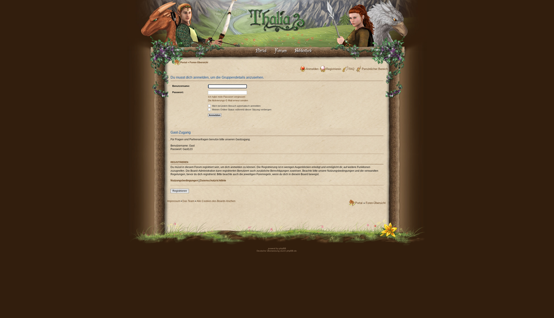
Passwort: (178, 92)
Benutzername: (181, 86)
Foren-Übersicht (199, 62)
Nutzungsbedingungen (184, 180)
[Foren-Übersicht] (277, 36)
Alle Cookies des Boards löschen (215, 201)
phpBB (282, 248)
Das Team (188, 201)
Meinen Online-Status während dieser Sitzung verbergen (241, 109)
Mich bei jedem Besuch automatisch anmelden (236, 106)
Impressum (173, 201)
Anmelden (312, 69)
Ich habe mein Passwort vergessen (226, 96)
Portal (183, 62)
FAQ (351, 69)
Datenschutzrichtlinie (213, 180)
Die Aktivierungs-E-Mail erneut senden (228, 100)
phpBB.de (292, 251)
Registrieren (333, 69)
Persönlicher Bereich (375, 69)
